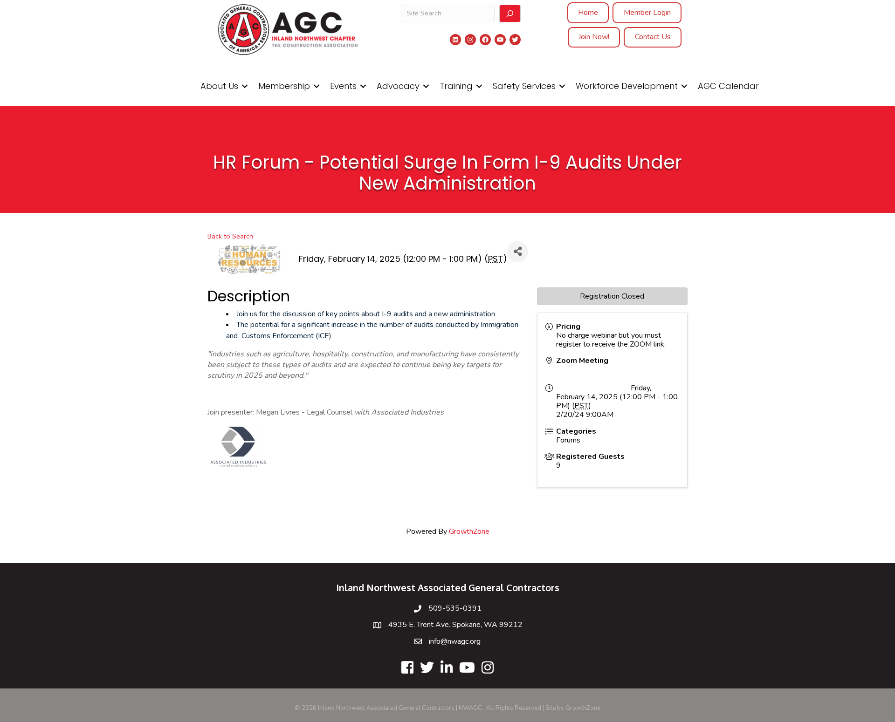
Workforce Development (627, 86)
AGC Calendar (728, 86)
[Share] (517, 251)
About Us (219, 86)
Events (343, 86)
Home (588, 12)
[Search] (510, 13)
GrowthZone (469, 531)
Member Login (647, 12)
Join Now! (593, 37)
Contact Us (653, 37)
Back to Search (230, 236)
